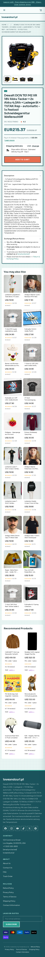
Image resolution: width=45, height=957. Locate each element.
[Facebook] (5, 828)
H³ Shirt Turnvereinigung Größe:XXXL (29, 399)
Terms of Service (9, 897)
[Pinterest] (35, 828)
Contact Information (11, 905)
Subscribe (11, 924)
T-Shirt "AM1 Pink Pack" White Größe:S (12, 605)
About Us (6, 863)
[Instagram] (11, 828)
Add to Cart (22, 159)
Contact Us (7, 868)
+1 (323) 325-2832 (10, 846)
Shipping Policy (9, 901)
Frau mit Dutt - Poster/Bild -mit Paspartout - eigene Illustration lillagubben (31, 571)
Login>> (12, 670)
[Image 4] (30, 79)
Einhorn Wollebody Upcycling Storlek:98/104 (30, 433)
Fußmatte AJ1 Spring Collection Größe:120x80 (31, 606)
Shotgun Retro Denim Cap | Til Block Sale (12, 536)
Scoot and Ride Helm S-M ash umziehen (12, 737)
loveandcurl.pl (10, 17)
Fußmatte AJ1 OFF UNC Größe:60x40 (11, 399)
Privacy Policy (8, 892)
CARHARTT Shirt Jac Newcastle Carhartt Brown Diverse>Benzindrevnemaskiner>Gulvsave (12, 653)
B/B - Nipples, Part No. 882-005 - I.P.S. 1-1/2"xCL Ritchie (32, 737)
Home (4, 25)
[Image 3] (22, 79)
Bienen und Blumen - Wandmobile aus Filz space (12, 365)
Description (9, 176)
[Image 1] (7, 79)
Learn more (9, 140)
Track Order (7, 876)
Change (35, 146)
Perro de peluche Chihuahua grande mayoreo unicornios (31, 695)
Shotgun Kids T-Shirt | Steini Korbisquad (31, 536)
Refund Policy (8, 888)
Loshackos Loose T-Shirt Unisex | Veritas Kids (12, 468)
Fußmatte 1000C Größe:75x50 (30, 330)
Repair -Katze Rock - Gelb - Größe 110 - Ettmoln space (12, 571)
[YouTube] (17, 828)
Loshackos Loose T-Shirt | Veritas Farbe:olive (11, 502)
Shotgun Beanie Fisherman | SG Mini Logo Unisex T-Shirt (31, 468)
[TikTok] (23, 828)
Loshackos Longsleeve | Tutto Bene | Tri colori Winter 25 (12, 296)
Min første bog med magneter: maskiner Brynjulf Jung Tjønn (11, 695)
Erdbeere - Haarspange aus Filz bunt (12, 433)
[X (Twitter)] (29, 828)
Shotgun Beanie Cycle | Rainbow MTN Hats (32, 295)
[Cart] (41, 10)
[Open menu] (4, 10)
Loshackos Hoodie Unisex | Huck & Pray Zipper (31, 502)
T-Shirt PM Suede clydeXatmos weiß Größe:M (11, 330)
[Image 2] (15, 79)
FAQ (4, 872)
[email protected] (24, 254)
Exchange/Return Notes (14, 239)
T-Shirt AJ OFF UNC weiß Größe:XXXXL (31, 364)
